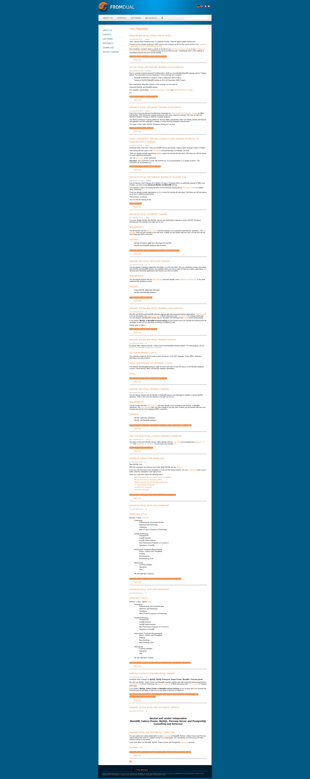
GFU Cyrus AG (182, 316)
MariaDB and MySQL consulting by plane (150, 35)
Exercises (145, 518)
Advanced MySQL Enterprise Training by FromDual (155, 107)
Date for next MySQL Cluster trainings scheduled (155, 436)
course (139, 579)
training (139, 56)
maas (154, 495)
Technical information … (142, 490)
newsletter (144, 495)
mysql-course (177, 663)
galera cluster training (191, 694)
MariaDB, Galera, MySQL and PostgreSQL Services (154, 707)
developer (149, 297)
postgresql (181, 752)
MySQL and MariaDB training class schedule (145, 347)
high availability (163, 250)
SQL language (157, 279)
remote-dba (146, 56)
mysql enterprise (174, 250)
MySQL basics (152, 231)
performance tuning (151, 96)
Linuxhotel (156, 150)
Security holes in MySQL (143, 487)
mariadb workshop (178, 694)
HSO (185, 318)
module (137, 378)
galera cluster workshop (137, 696)
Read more (137, 60)
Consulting (166, 736)
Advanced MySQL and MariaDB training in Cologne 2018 (157, 177)
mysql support (162, 495)
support (132, 495)
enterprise (138, 128)
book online (140, 158)
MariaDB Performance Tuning (159, 90)
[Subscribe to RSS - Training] (130, 762)
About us (108, 18)
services (163, 56)
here (174, 444)
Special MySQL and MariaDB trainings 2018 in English (156, 67)
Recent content (111, 52)
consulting (133, 56)
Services (121, 18)
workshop (140, 250)
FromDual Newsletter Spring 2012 (146, 458)
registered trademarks (123, 773)
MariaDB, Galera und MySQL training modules (152, 340)
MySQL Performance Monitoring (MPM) (148, 480)
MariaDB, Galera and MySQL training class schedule (156, 308)
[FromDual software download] (162, 18)
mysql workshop (166, 579)
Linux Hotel (177, 442)
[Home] (116, 13)
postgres (174, 752)
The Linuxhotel (201, 314)
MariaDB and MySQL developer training (149, 261)
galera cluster (163, 378)
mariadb (157, 56)
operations (133, 250)
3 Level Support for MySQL (144, 485)
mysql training (154, 250)
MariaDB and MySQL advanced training (149, 389)
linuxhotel (157, 166)
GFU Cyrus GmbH (188, 188)
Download (108, 47)
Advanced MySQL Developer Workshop (149, 505)
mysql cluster (139, 447)
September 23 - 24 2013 (144, 444)
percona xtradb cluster (141, 166)
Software (136, 18)
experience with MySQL (188, 279)
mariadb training (140, 96)
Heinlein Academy (153, 316)
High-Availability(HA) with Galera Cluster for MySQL (152, 477)
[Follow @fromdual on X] (141, 770)
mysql (152, 56)
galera (132, 166)
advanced (150, 128)
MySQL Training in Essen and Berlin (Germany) (151, 482)
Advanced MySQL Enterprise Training (184, 113)
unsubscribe (192, 470)
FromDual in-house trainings (181, 49)
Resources (151, 18)
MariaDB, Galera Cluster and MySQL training (152, 673)
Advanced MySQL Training (182, 90)
